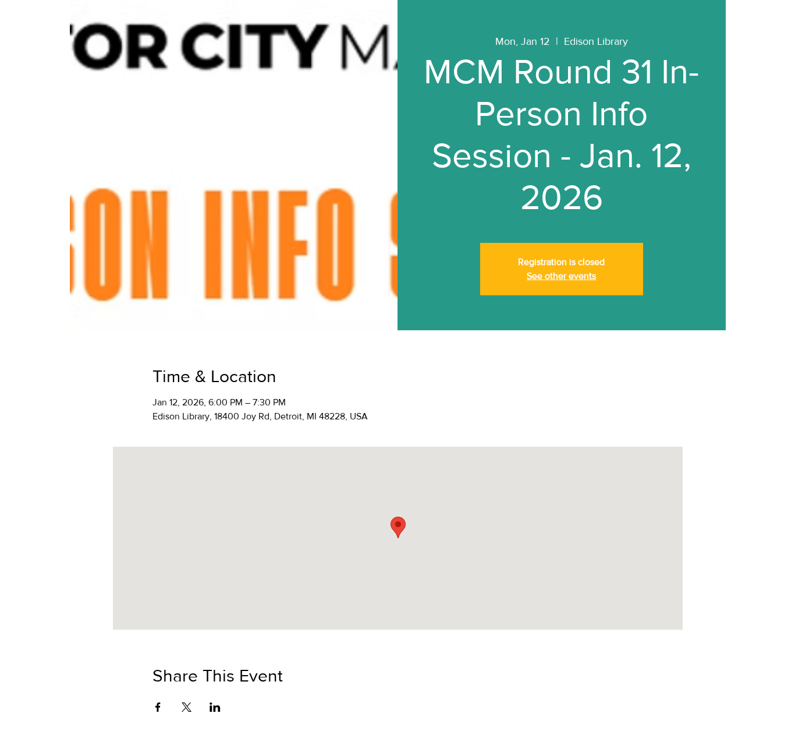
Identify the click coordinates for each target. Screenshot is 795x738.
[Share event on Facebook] (158, 707)
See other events (561, 276)
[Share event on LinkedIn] (215, 707)
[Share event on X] (186, 707)
